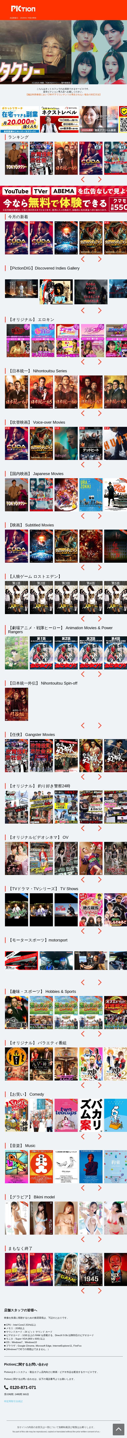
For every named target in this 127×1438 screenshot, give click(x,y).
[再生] (17, 158)
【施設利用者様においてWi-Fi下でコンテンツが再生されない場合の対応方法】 (64, 94)
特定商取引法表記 (13, 1401)
